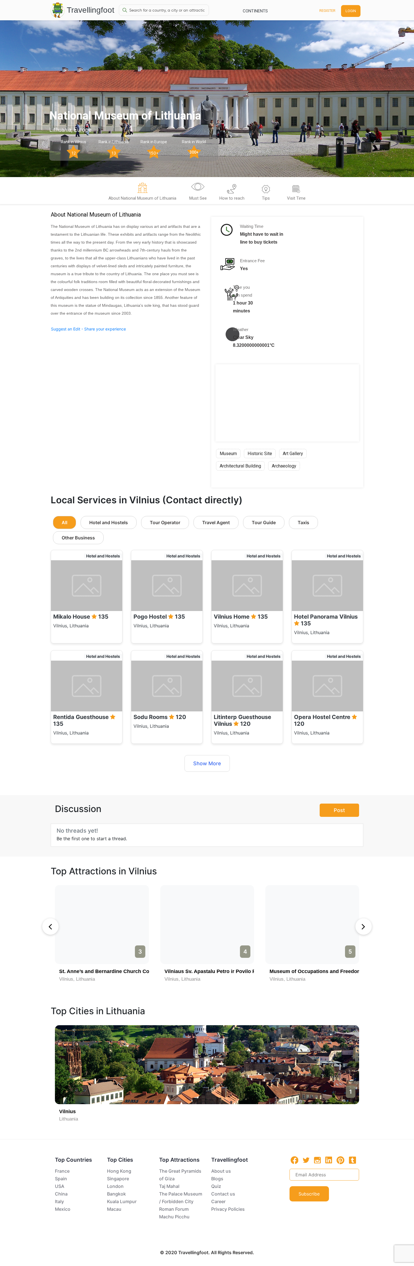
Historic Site (260, 453)
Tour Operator (165, 522)
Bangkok (116, 1194)
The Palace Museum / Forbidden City (180, 1197)
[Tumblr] (352, 1160)
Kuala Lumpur (122, 1201)
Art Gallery (293, 453)
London (115, 1186)
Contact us (223, 1194)
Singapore (118, 1178)
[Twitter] (306, 1159)
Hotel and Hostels (108, 522)
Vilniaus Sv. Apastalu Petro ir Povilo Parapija (218, 971)
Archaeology (284, 466)
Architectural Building (240, 466)
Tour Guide (264, 522)
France (62, 1171)
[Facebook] (295, 1160)
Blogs (217, 1178)
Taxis (303, 522)
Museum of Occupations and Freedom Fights (324, 971)
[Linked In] (328, 1160)
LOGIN (351, 11)
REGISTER (327, 10)
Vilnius (67, 1111)
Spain (61, 1178)
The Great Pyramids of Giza (180, 1174)
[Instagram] (317, 1160)
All (64, 522)
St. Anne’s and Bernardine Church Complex (111, 971)
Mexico (62, 1209)
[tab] (142, 192)
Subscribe (309, 1194)
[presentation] (50, 926)
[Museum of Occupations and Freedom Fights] (312, 924)
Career (218, 1201)
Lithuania (68, 1119)
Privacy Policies (228, 1209)
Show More (207, 763)
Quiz (216, 1186)
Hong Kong (119, 1171)
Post (339, 810)
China (61, 1194)
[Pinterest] (340, 1160)
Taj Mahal (169, 1186)
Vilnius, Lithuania (77, 979)
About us (221, 1171)
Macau (114, 1209)
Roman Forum (174, 1209)
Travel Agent (216, 522)
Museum (228, 453)
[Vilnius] (207, 1064)
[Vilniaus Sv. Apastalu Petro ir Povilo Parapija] (207, 924)
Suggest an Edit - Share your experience (88, 329)
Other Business (78, 538)
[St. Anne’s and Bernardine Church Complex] (102, 924)
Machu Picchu (174, 1216)
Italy (59, 1201)
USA (59, 1186)
